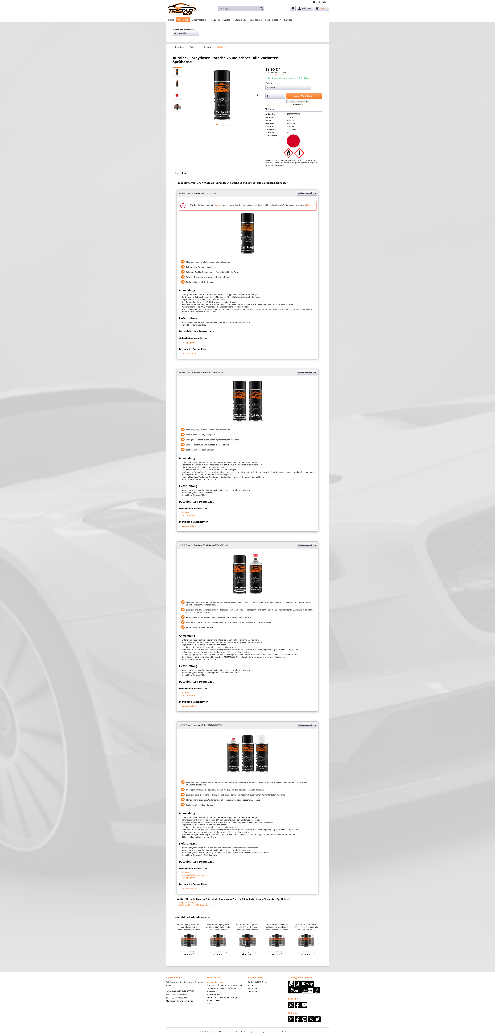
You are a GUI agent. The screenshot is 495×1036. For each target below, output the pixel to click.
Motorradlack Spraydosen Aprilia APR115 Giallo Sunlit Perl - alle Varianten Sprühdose (218, 927)
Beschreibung (181, 173)
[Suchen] (261, 8)
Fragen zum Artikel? (187, 902)
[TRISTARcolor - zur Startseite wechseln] (182, 9)
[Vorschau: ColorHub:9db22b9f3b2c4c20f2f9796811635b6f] (177, 106)
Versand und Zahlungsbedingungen (222, 997)
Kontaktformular (214, 994)
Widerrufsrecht (213, 1000)
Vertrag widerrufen (215, 982)
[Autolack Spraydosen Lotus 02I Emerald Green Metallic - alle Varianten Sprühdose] (189, 941)
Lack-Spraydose (188, 342)
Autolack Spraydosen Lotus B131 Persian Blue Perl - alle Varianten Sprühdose (306, 927)
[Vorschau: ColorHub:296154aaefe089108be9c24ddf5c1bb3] (177, 71)
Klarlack (217, 205)
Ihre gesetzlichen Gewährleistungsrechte (224, 985)
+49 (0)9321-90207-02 (181, 991)
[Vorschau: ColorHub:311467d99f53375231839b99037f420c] (177, 83)
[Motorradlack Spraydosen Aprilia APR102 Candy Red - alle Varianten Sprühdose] (277, 941)
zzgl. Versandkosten (281, 75)
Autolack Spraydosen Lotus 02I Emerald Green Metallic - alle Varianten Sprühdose (188, 927)
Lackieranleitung (189, 353)
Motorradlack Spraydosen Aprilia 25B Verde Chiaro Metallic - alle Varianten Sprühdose (247, 927)
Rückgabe (211, 991)
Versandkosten (241, 1032)
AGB (209, 1003)
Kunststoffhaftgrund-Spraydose (195, 875)
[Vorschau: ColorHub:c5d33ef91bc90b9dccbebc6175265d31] (177, 95)
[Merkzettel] (293, 8)
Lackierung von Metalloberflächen (221, 988)
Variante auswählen (307, 193)
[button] (297, 102)
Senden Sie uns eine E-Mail (181, 1001)
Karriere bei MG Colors (257, 982)
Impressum (252, 991)
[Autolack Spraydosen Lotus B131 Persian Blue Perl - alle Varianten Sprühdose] (306, 941)
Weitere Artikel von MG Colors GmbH (195, 905)
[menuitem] (241, 8)
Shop (308, 205)
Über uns (251, 985)
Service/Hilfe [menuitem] (321, 2)
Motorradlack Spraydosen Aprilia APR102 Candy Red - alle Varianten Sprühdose (277, 927)
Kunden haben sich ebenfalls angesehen (192, 917)
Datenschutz (253, 988)
